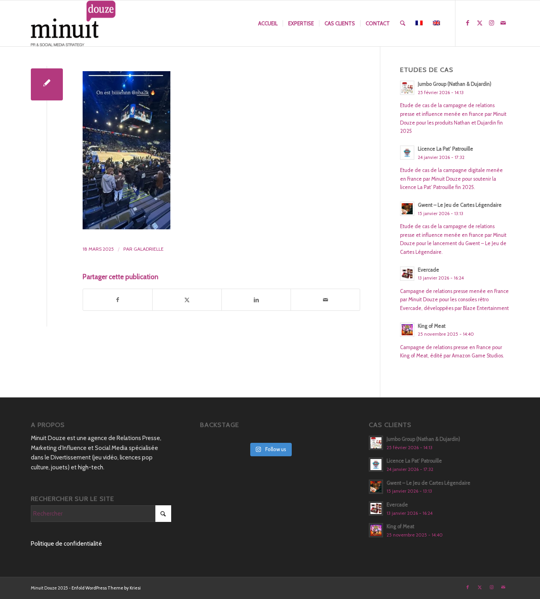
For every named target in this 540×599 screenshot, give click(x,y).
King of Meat (432, 326)
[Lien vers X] (479, 23)
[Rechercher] (402, 23)
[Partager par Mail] (325, 300)
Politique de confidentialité (66, 543)
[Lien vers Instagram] (491, 23)
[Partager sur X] (187, 300)
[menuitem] (268, 23)
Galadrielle (149, 249)
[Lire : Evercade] (407, 273)
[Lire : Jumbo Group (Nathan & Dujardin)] (407, 88)
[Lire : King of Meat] (407, 330)
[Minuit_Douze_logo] (73, 23)
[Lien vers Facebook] (468, 23)
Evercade (428, 270)
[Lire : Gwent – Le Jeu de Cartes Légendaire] (407, 209)
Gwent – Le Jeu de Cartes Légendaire (460, 205)
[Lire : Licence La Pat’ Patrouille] (407, 152)
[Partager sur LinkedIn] (256, 300)
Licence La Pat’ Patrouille (445, 149)
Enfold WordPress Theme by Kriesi (106, 588)
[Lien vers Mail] (503, 23)
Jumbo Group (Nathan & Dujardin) (454, 84)
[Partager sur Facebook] (117, 300)
